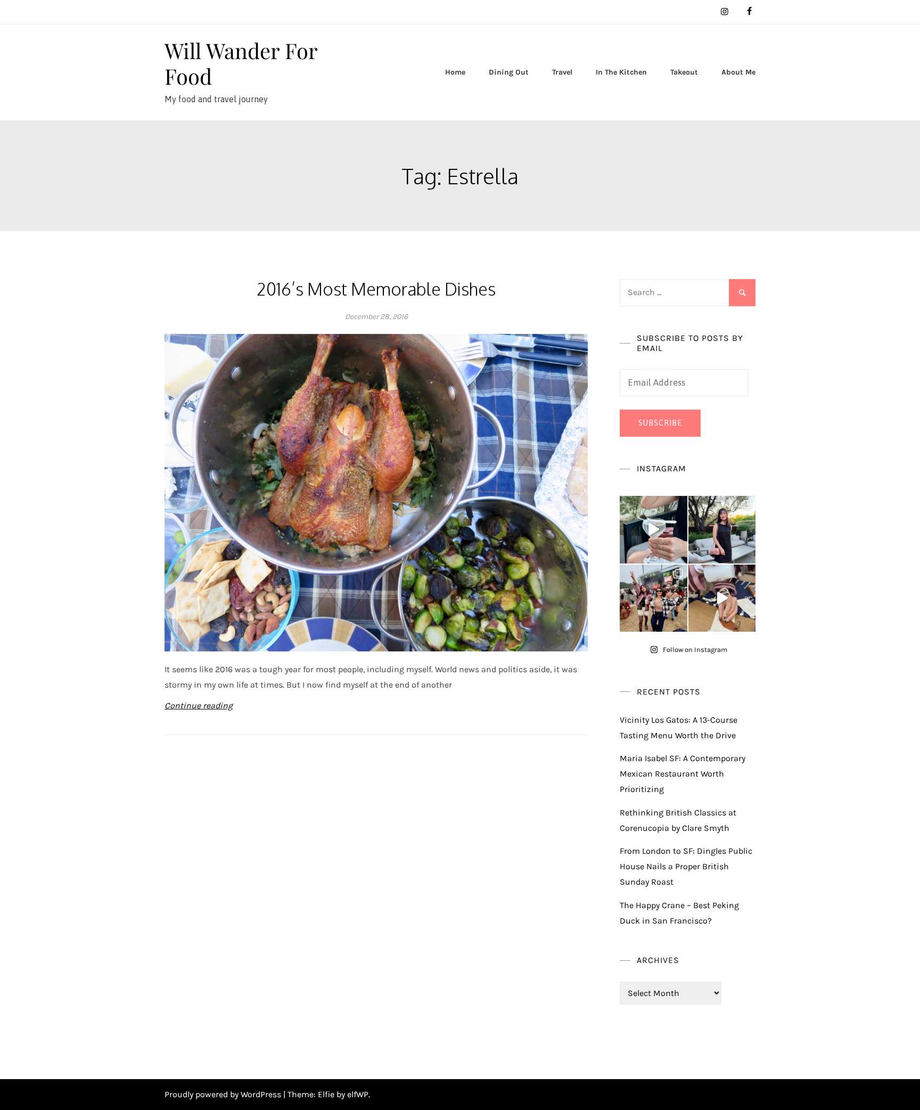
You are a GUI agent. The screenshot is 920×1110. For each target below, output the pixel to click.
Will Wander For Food (241, 63)
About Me (738, 72)
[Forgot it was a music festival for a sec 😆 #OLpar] (722, 598)
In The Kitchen (621, 72)
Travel (562, 72)
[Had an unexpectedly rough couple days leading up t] (653, 598)
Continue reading (199, 705)
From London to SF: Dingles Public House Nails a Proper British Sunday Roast (686, 866)
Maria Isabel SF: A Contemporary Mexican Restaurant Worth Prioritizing (682, 773)
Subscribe (660, 423)
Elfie (326, 1094)
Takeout (684, 72)
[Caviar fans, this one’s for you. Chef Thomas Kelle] (653, 530)
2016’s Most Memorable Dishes (376, 289)
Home (455, 72)
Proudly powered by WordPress (224, 1094)
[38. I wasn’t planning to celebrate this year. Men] (722, 530)
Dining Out (509, 72)
